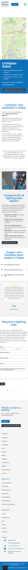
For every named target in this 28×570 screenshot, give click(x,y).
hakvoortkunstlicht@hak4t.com (16, 548)
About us (4, 524)
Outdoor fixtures (5, 462)
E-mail (2, 363)
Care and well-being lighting (8, 504)
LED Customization (6, 469)
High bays (4, 466)
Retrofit (3, 455)
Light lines (4, 473)
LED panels (4, 441)
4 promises (4, 531)
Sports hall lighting (6, 497)
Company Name (4, 352)
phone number (4, 357)
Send (2, 384)
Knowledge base (6, 517)
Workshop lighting (6, 500)
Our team (4, 528)
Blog (3, 521)
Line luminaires (5, 444)
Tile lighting (4, 459)
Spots (3, 448)
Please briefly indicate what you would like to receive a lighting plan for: (12, 369)
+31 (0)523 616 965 (13, 546)
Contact (3, 513)
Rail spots (4, 451)
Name (2, 347)
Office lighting (5, 486)
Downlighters (5, 437)
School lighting (5, 493)
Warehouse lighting (6, 490)
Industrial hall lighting (7, 482)
